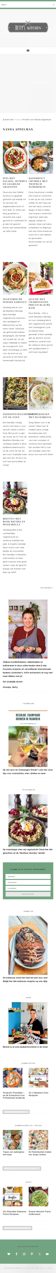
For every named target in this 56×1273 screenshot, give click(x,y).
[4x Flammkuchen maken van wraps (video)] (38, 1149)
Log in (49, 1268)
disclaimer (40, 1268)
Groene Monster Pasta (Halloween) (40, 1212)
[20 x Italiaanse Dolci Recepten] (41, 1078)
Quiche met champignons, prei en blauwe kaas (39, 303)
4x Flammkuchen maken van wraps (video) (40, 1153)
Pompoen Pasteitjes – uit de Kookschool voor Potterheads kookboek (14, 1095)
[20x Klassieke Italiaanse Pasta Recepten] (15, 1197)
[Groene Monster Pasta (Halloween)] (41, 1197)
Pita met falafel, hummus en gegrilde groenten (15, 182)
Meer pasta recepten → (17, 1228)
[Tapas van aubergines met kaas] (12, 1149)
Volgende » (46, 588)
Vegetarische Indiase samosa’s (15, 300)
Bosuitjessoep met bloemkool (40, 415)
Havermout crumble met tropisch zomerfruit (38, 182)
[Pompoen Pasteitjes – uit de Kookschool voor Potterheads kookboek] (15, 1078)
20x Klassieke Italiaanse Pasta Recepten (14, 1212)
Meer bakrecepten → (16, 1112)
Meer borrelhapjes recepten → (22, 1168)
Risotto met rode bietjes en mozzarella (14, 521)
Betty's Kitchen (28, 27)
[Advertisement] (28, 83)
